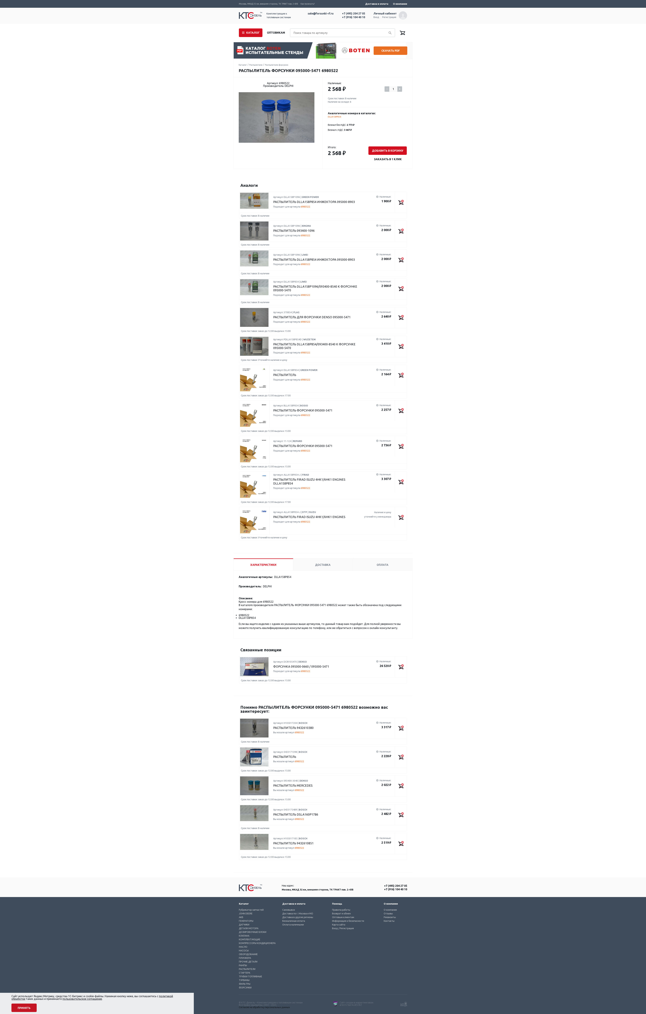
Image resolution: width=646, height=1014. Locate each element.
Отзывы (388, 913)
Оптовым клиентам (343, 917)
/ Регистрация (346, 928)
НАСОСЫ (244, 950)
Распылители (255, 65)
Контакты (389, 921)
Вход (376, 17)
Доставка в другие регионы (297, 917)
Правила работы (341, 909)
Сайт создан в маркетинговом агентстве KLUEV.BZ (356, 1003)
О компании (400, 4)
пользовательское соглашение (82, 998)
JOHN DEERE (246, 913)
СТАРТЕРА (244, 972)
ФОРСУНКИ (245, 987)
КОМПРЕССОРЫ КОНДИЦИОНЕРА (257, 943)
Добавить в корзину (387, 150)
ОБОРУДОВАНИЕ (248, 954)
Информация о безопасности (348, 921)
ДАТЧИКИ (244, 924)
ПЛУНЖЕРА (245, 958)
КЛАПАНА (244, 935)
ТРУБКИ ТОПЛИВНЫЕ (250, 976)
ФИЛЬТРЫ (244, 984)
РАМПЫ (243, 965)
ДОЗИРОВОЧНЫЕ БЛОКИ (252, 932)
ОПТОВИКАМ (276, 32)
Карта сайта (338, 924)
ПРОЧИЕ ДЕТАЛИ (248, 961)
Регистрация (389, 17)
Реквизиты (390, 917)
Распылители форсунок (276, 65)
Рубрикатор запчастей (251, 909)
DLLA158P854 (334, 117)
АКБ (241, 917)
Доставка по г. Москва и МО (297, 913)
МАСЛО (243, 947)
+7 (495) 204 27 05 (353, 13)
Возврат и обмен (341, 913)
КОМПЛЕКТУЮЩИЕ (249, 939)
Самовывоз (288, 909)
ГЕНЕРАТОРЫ (246, 921)
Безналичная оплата (293, 921)
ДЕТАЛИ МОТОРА (248, 928)
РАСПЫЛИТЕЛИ (247, 969)
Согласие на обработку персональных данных (264, 1007)
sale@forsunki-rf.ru (321, 13)
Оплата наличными (293, 924)
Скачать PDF (390, 50)
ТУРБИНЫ (244, 980)
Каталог (243, 65)
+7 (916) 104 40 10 (353, 17)
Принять (24, 1007)
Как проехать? (308, 4)
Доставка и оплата (376, 4)
